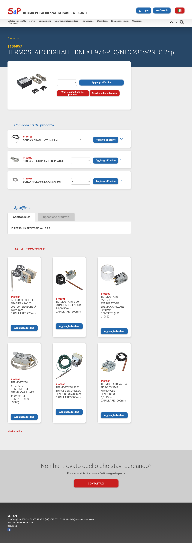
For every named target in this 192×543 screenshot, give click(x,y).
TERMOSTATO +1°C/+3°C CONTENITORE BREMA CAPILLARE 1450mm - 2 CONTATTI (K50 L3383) (22, 392)
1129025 (27, 178)
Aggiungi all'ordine (101, 82)
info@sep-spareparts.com (82, 519)
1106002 (105, 293)
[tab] (21, 217)
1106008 (105, 381)
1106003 (15, 379)
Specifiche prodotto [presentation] (56, 217)
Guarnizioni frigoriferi (66, 21)
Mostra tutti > (15, 431)
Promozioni (45, 21)
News (32, 21)
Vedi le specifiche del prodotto (72, 93)
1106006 (60, 384)
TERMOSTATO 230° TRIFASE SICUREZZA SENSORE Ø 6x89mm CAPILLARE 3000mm (68, 392)
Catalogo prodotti (17, 21)
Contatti (13, 23)
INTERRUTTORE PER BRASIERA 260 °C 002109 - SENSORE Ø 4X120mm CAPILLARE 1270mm (23, 306)
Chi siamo (137, 21)
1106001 (60, 298)
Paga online (88, 21)
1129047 (27, 157)
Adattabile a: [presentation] (21, 217)
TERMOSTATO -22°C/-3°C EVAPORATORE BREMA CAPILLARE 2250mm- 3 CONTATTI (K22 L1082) (112, 306)
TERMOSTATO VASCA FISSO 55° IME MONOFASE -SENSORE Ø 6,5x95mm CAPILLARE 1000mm (114, 392)
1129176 (27, 137)
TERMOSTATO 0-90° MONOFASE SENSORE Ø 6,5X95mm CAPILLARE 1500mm (69, 306)
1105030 (15, 297)
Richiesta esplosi (120, 21)
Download (102, 21)
